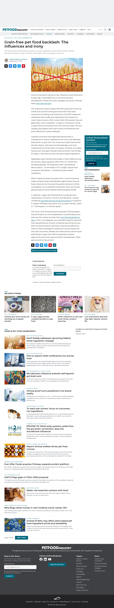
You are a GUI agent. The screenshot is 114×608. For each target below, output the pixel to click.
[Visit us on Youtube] (49, 559)
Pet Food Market (10, 314)
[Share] (10, 66)
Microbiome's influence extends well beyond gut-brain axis (50, 374)
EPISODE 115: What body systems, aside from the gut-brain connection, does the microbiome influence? (50, 429)
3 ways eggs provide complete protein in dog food (42, 319)
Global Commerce (33, 518)
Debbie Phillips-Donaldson (18, 59)
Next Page (21, 537)
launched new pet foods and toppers (56, 201)
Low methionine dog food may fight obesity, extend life (96, 319)
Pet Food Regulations (89, 173)
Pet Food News (90, 185)
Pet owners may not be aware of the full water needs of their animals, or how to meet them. (48, 494)
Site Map (85, 601)
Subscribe (29, 601)
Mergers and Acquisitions (13, 461)
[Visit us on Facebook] (40, 559)
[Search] (105, 29)
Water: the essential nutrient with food (47, 490)
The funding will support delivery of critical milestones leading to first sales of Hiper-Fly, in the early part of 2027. (38, 511)
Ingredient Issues (33, 488)
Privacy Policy (76, 601)
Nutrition (8, 38)
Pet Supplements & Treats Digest (39, 371)
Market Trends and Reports (37, 444)
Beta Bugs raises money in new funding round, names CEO (35, 508)
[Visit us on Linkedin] (45, 559)
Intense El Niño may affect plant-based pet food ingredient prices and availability (49, 522)
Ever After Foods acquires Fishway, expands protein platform (36, 464)
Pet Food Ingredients (23, 38)
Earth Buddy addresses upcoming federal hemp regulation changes (91, 178)
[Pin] (23, 66)
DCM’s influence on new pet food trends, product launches (70, 319)
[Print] (6, 66)
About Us (45, 601)
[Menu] (109, 29)
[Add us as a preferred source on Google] (54, 245)
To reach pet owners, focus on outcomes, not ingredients (48, 409)
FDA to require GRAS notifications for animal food (50, 357)
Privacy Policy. (100, 160)
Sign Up (91, 163)
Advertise (37, 601)
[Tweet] (19, 66)
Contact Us (54, 601)
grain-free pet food (43, 103)
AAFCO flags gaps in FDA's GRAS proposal (26, 477)
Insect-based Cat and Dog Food (15, 505)
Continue (60, 273)
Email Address (59, 265)
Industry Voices (32, 388)
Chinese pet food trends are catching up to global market (16, 319)
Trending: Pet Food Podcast (37, 423)
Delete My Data (57, 564)
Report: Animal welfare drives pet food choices (47, 447)
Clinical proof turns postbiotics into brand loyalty (49, 392)
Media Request (65, 601)
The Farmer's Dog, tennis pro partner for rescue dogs (92, 189)
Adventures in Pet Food (35, 406)
